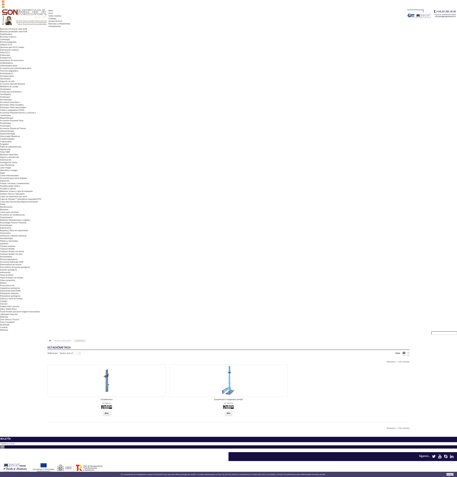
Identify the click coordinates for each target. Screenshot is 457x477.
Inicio (50, 13)
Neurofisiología (6, 238)
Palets (2, 204)
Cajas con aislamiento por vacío (13, 196)
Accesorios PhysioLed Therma (13, 128)
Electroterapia (6, 100)
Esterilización (5, 160)
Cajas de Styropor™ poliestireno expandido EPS (20, 199)
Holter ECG (5, 53)
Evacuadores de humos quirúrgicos (15, 267)
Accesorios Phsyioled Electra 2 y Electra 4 (18, 113)
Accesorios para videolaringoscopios (15, 68)
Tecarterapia (5, 126)
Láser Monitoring (7, 165)
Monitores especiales (9, 155)
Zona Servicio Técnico (9, 320)
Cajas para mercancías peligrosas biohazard (19, 202)
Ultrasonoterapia (7, 131)
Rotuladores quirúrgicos (10, 296)
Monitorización (6, 207)
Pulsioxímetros (6, 217)
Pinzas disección (7, 285)
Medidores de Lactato (9, 87)
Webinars (4, 317)
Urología (3, 301)
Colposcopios (6, 142)
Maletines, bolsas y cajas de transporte (16, 191)
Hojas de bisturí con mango (11, 278)
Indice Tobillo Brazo (8, 309)
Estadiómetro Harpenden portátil (228, 399)
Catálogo (52, 18)
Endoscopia (5, 55)
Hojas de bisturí (6, 275)
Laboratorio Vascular (8, 314)
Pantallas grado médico (10, 186)
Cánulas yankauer (7, 246)
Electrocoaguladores (8, 259)
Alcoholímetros (6, 73)
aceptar (450, 474)
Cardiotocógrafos (7, 139)
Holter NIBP (5, 152)
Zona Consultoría (7, 322)
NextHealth (5, 325)
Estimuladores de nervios (10, 265)
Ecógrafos (4, 144)
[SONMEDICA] (24, 17)
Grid (404, 355)
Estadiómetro (106, 399)
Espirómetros (5, 228)
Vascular (3, 304)
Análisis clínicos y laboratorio (12, 194)
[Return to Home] (50, 340)
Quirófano (4, 244)
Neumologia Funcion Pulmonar (13, 223)
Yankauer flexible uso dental (12, 251)
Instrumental (5, 272)
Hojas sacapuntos (7, 280)
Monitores (4, 210)
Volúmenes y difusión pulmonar (13, 236)
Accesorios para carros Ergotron (13, 178)
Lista (408, 355)
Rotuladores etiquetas (9, 293)
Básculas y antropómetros (59, 24)
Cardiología (5, 39)
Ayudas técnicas (55, 21)
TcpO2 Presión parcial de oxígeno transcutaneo (20, 312)
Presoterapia (5, 123)
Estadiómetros (6, 34)
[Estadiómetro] (107, 380)
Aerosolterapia (6, 225)
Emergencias (5, 58)
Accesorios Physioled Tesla (11, 121)
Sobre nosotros (54, 16)
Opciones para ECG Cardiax (12, 47)
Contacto (4, 327)
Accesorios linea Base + (10, 102)
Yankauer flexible (7, 249)
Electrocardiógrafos (8, 42)
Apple (2, 173)
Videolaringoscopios (8, 66)
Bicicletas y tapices (8, 37)
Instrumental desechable (10, 291)
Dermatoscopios (7, 76)
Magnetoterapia (6, 118)
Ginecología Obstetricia (10, 136)
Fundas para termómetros (11, 92)
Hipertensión (5, 149)
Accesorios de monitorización (12, 215)
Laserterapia (5, 115)
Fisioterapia (5, 97)
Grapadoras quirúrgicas (10, 288)
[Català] (3, 7)
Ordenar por (52, 353)
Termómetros (5, 89)
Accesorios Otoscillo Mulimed (12, 84)
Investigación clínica (8, 162)
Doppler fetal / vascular (9, 306)
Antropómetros (54, 26)
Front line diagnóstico (9, 71)
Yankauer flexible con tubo (11, 254)
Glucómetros (5, 79)
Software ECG (6, 45)
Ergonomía (4, 181)
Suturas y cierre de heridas (11, 299)
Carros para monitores (9, 212)
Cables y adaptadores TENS (12, 110)
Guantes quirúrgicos (8, 270)
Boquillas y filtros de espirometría (14, 231)
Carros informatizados (9, 176)
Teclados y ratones (8, 189)
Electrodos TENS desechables (13, 107)
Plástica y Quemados (9, 241)
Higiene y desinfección (9, 157)
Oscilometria (5, 233)
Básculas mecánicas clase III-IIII (13, 29)
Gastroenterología (7, 134)
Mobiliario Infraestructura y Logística (15, 220)
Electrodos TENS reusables (12, 105)
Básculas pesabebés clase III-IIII (13, 32)
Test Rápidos (5, 94)
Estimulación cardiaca (9, 50)
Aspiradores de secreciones (12, 60)
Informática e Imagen (9, 170)
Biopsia (3, 283)
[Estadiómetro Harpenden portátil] (228, 380)
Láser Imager (5, 168)
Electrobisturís (6, 257)
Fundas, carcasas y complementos (14, 183)
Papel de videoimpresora (10, 147)
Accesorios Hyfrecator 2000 (11, 262)
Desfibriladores (6, 63)
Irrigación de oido (7, 81)
